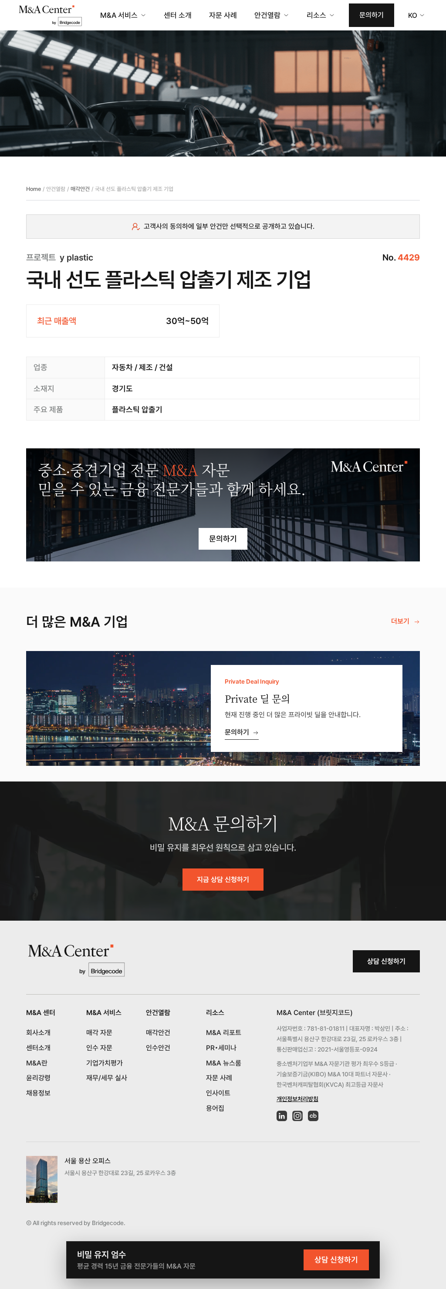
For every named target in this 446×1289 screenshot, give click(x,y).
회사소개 (38, 1033)
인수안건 (158, 1048)
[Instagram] (297, 1116)
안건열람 (267, 15)
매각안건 (80, 189)
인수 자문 (99, 1048)
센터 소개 (178, 15)
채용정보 (38, 1093)
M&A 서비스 (119, 15)
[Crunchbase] (313, 1116)
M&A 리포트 (223, 1033)
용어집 (215, 1108)
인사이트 (218, 1093)
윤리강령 (38, 1078)
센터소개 (38, 1048)
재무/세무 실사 (106, 1078)
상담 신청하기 (386, 961)
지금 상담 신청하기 (223, 879)
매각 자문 (99, 1033)
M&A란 (36, 1063)
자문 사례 (223, 15)
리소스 (316, 15)
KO (412, 15)
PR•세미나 (221, 1048)
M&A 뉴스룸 (223, 1063)
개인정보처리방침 (297, 1098)
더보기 (400, 621)
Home (33, 189)
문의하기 (371, 15)
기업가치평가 (104, 1063)
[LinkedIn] (282, 1116)
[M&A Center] (50, 15)
